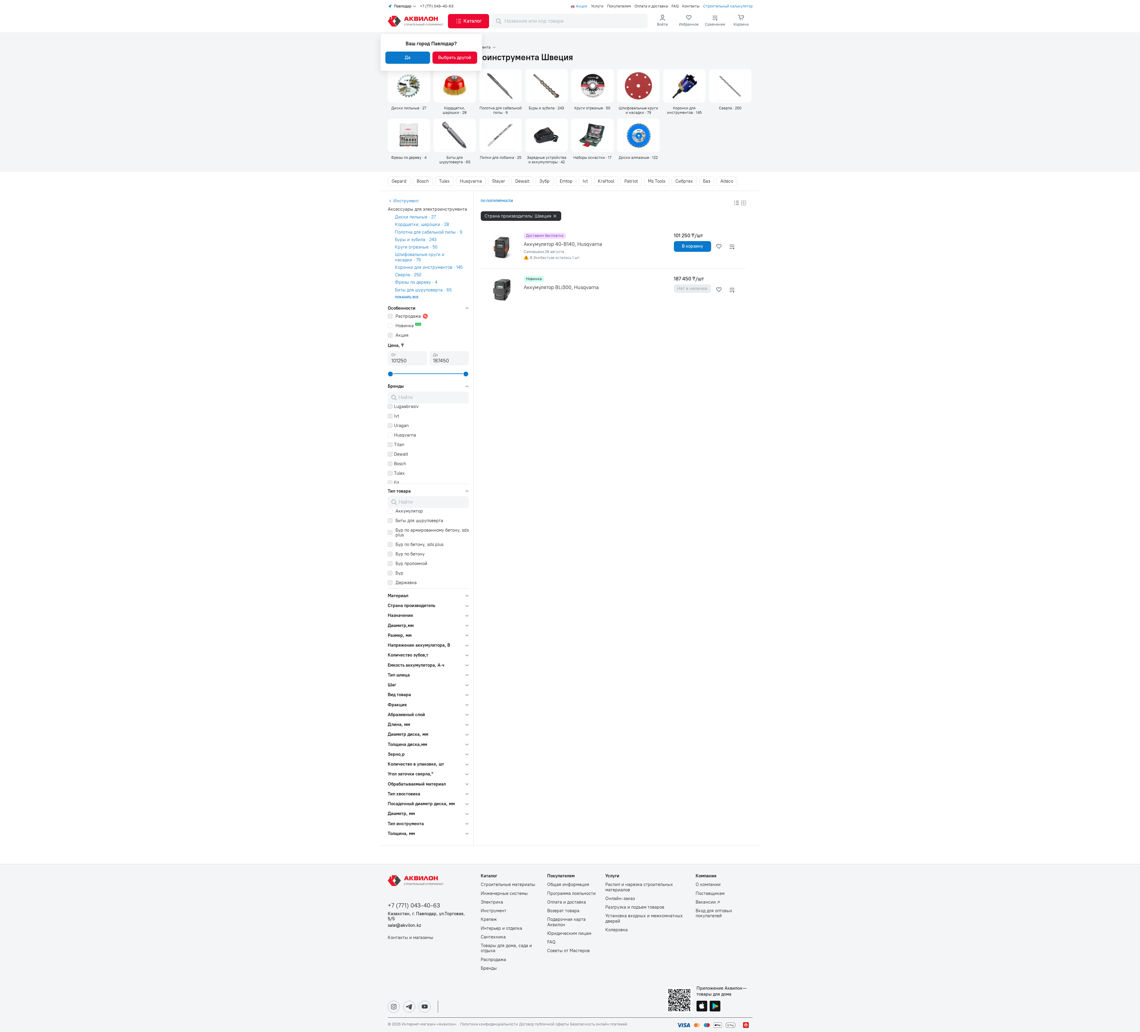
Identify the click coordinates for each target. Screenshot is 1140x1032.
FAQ (675, 6)
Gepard (399, 181)
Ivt (585, 181)
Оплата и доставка (651, 6)
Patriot (631, 181)
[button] (468, 21)
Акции (581, 6)
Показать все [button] (406, 297)
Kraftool (606, 181)
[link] (688, 21)
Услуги (597, 6)
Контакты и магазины (410, 937)
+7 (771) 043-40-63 (437, 6)
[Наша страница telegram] (409, 1007)
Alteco (726, 181)
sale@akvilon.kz (404, 925)
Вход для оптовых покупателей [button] (714, 913)
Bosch (423, 181)
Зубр (544, 181)
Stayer (498, 181)
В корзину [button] (692, 246)
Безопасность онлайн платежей (598, 1024)
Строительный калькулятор (728, 6)
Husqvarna (471, 181)
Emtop (566, 181)
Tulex (444, 181)
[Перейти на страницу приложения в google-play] (715, 1007)
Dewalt (522, 181)
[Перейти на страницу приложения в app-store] (702, 1007)
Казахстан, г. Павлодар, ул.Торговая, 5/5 (426, 916)
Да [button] (407, 57)
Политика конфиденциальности (489, 1024)
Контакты (690, 6)
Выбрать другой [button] (454, 57)
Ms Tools (656, 181)
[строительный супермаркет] (417, 21)
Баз (706, 181)
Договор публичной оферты (544, 1024)
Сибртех (684, 181)
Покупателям (619, 6)
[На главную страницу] (417, 880)
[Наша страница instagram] (394, 1007)
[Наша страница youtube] (425, 1007)
